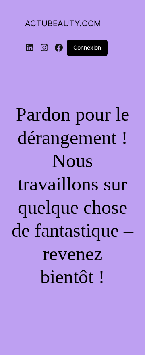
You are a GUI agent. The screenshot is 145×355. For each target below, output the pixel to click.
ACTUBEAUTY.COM (63, 23)
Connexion (87, 47)
